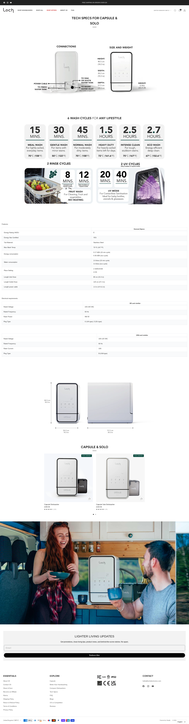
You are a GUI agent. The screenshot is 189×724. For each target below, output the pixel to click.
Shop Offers (52, 10)
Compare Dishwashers (58, 688)
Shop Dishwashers (25, 10)
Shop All (39, 10)
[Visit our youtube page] (10, 2)
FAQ (72, 10)
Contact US (7, 684)
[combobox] (181, 722)
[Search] (175, 10)
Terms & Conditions (10, 706)
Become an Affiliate (10, 692)
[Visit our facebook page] (4, 2)
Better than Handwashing (58, 684)
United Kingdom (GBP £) (161, 10)
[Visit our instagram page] (7, 2)
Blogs (52, 699)
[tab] (93, 514)
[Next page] (144, 477)
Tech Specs (54, 692)
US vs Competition (56, 702)
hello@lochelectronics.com (152, 681)
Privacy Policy (8, 710)
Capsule (52, 681)
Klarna (5, 695)
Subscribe (94, 655)
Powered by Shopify (165, 720)
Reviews (53, 706)
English (180, 722)
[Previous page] (44, 477)
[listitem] (94, 3)
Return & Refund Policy (11, 702)
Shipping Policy (8, 699)
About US (6, 681)
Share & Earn (8, 688)
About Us (63, 10)
